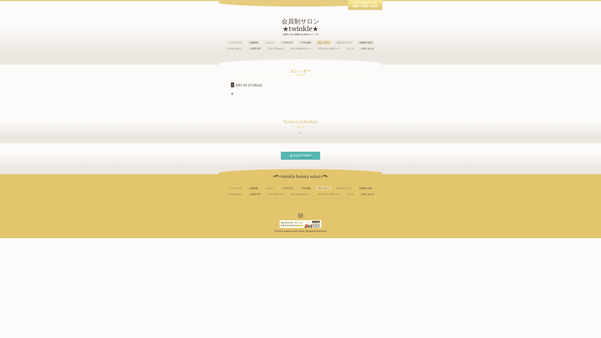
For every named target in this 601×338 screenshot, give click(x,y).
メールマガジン (234, 48)
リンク (350, 48)
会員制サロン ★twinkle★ (301, 25)
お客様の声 (255, 48)
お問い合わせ (367, 48)
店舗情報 (253, 42)
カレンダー (323, 42)
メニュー (269, 42)
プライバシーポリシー (329, 48)
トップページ (235, 42)
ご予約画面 (305, 42)
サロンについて (344, 42)
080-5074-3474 (365, 6)
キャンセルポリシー (300, 48)
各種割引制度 (365, 42)
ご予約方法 (287, 42)
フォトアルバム (275, 48)
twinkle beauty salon (293, 231)
